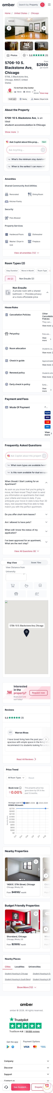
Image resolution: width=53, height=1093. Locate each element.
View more (47, 433)
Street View (36, 563)
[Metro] (40, 585)
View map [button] (44, 93)
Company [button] (8, 1061)
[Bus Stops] (16, 593)
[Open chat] (48, 1088)
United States (20, 13)
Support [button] (8, 1074)
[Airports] (37, 593)
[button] (31, 4)
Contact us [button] (9, 1080)
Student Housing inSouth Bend (17, 979)
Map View (12, 562)
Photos (14, 55)
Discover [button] (8, 1067)
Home (7, 13)
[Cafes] (26, 585)
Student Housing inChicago (16, 973)
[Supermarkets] (12, 585)
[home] (8, 4)
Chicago (35, 13)
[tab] (7, 967)
